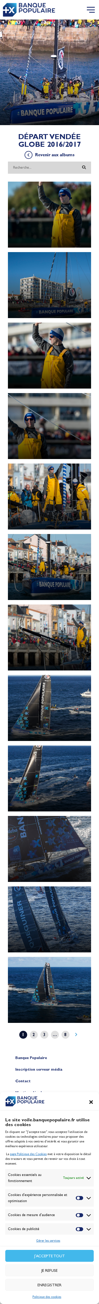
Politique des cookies (46, 1297)
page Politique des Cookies (28, 1154)
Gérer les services (48, 1240)
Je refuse (49, 1270)
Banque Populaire (31, 1058)
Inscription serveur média (38, 1069)
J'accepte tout (49, 1256)
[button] (91, 1102)
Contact (23, 1081)
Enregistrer (49, 1285)
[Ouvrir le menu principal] (90, 10)
